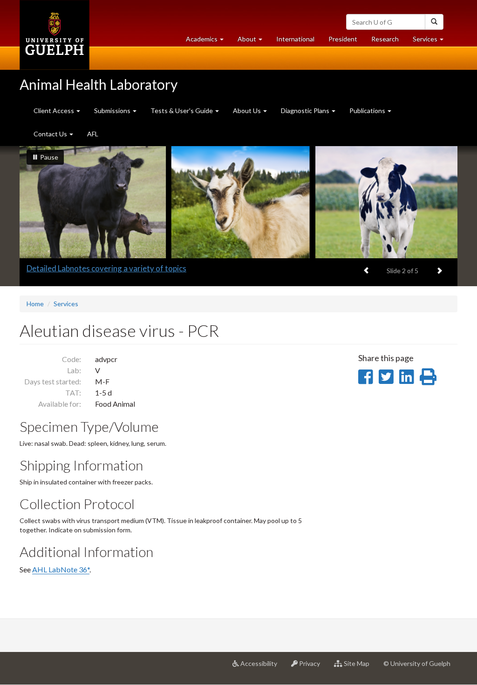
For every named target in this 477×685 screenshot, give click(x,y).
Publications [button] (368, 110)
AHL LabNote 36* (60, 569)
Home (35, 304)
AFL (92, 134)
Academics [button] (208, 41)
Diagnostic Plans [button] (306, 110)
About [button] (253, 41)
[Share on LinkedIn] (406, 376)
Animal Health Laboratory (98, 84)
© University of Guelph (416, 663)
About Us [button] (247, 110)
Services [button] (431, 41)
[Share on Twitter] (386, 376)
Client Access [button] (54, 110)
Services (66, 304)
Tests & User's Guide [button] (182, 110)
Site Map (359, 667)
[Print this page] (428, 376)
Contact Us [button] (51, 134)
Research (388, 41)
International (295, 39)
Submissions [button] (113, 110)
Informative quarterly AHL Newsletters (96, 268)
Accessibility (261, 667)
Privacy (312, 667)
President (342, 39)
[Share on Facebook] (365, 376)
